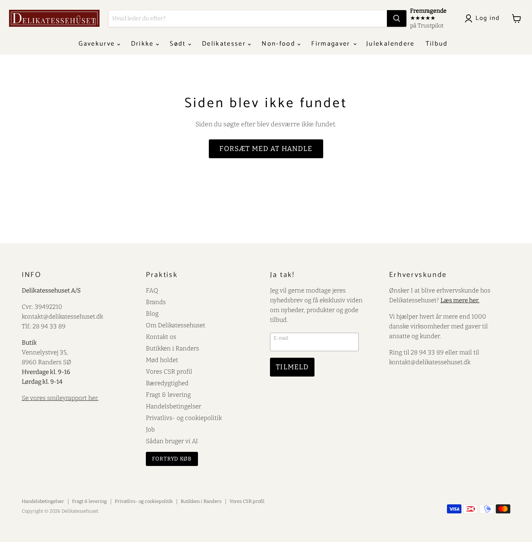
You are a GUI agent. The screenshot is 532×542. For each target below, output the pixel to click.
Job (150, 429)
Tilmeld (292, 367)
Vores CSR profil (169, 371)
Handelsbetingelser (173, 406)
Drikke (143, 43)
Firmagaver (331, 43)
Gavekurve (98, 43)
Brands (156, 302)
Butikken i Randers (172, 348)
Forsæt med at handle (265, 148)
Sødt (179, 43)
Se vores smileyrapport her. (60, 398)
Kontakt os (161, 336)
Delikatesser (225, 43)
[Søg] (396, 18)
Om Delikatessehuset (175, 325)
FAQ (152, 290)
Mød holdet (162, 360)
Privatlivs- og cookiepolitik (184, 417)
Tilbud (437, 43)
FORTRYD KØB (172, 458)
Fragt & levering (168, 394)
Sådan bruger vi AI (172, 441)
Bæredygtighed (167, 383)
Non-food (279, 43)
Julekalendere (390, 43)
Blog (152, 313)
